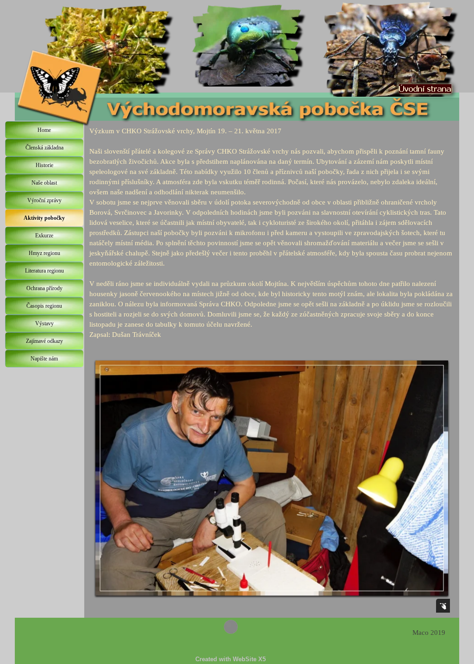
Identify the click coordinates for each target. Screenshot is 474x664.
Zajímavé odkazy (44, 341)
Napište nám (44, 358)
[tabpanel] (271, 233)
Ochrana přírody (44, 288)
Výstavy (44, 323)
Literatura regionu (44, 270)
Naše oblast (44, 183)
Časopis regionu (44, 306)
